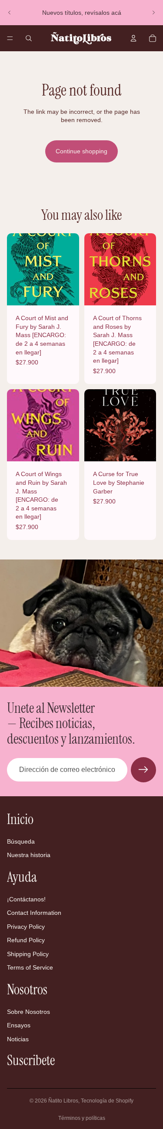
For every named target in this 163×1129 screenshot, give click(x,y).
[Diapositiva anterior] (9, 12)
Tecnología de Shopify (107, 1101)
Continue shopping (81, 151)
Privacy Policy (26, 926)
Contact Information (34, 912)
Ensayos (18, 1025)
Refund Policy (26, 940)
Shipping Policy (28, 953)
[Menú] (10, 38)
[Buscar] (28, 38)
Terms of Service (30, 967)
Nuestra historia (28, 854)
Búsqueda (21, 841)
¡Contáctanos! (26, 898)
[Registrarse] (143, 769)
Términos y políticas (81, 1118)
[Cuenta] (133, 38)
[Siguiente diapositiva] (153, 12)
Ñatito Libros (63, 1101)
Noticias (18, 1039)
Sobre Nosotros (28, 1011)
